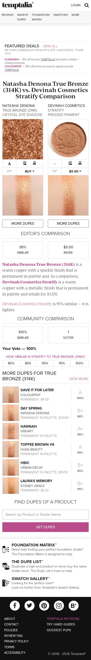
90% (45, 363)
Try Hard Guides (61, 624)
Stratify (27, 96)
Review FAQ (13, 636)
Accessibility (15, 653)
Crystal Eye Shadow (22, 114)
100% (79, 363)
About (9, 619)
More (75, 14)
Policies (11, 630)
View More (79, 379)
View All (50, 46)
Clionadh (12, 59)
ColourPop (13, 66)
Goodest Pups (59, 630)
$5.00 (74, 171)
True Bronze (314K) (55, 264)
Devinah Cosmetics (59, 90)
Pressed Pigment (64, 114)
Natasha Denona (27, 83)
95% (62, 363)
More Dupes (22, 223)
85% (28, 363)
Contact (11, 624)
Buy (28, 171)
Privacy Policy (16, 641)
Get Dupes (45, 527)
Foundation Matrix (41, 17)
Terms (9, 647)
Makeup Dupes (22, 17)
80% (11, 363)
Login (75, 5)
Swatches (60, 14)
